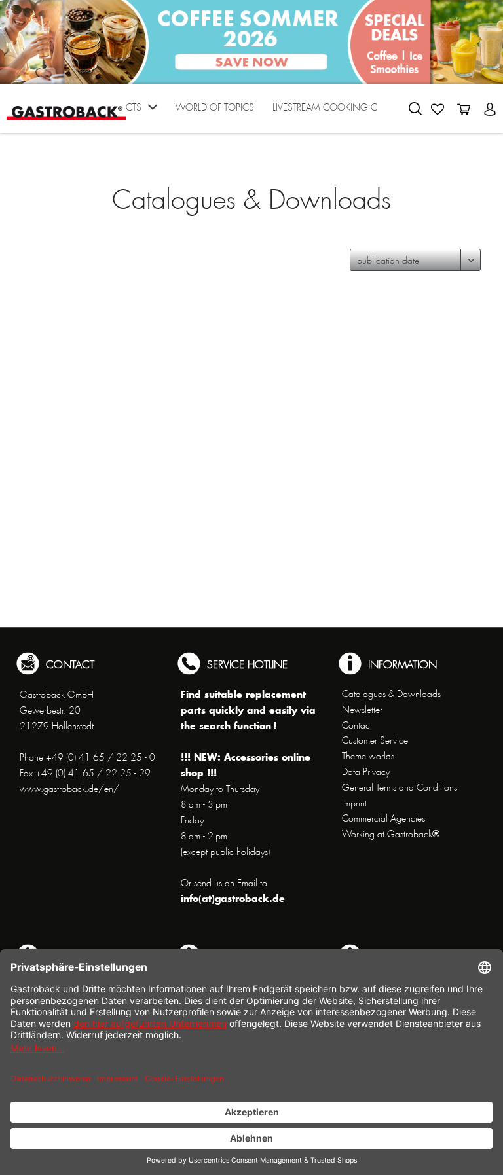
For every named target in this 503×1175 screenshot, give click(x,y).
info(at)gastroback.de (233, 898)
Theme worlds (368, 756)
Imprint (354, 803)
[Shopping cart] (464, 109)
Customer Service (375, 740)
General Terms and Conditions (399, 787)
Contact (357, 725)
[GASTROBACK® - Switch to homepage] (66, 107)
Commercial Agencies (383, 818)
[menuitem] (127, 111)
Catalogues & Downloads (391, 694)
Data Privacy (366, 772)
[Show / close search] (415, 109)
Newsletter (362, 709)
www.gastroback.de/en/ (69, 789)
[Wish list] (437, 109)
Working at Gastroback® (390, 834)
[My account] (490, 109)
